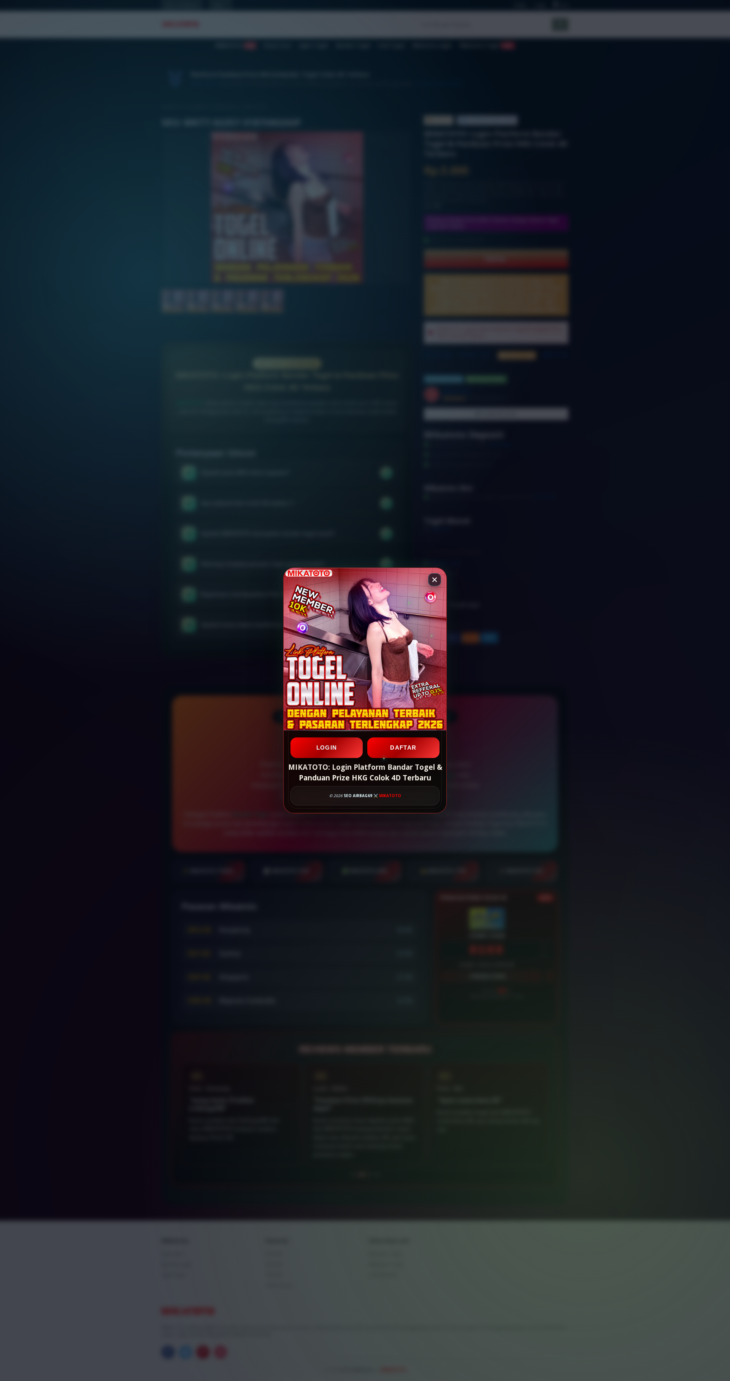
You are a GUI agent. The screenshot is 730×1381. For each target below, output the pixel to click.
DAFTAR (403, 747)
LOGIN (326, 747)
